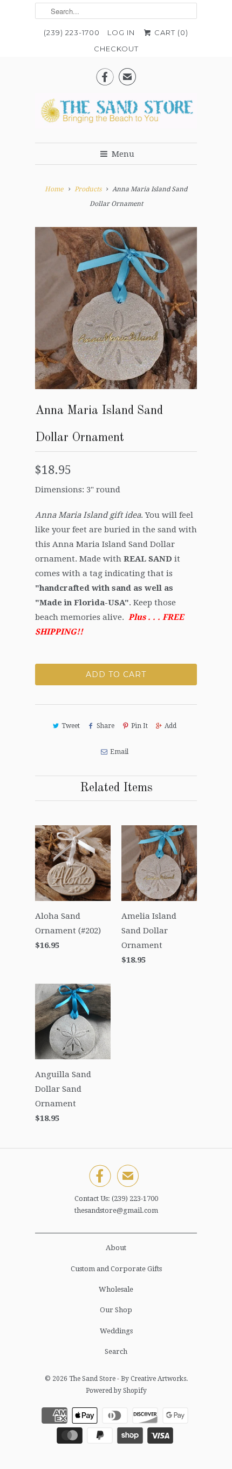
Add (170, 726)
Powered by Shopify (116, 1390)
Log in (121, 32)
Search (116, 1351)
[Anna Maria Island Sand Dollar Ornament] (116, 308)
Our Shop (116, 1310)
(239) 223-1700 (72, 32)
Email (119, 752)
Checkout (116, 48)
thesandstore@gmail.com (116, 1210)
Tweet (71, 726)
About (116, 1248)
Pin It (139, 726)
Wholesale (116, 1289)
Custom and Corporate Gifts (116, 1269)
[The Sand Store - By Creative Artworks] (116, 114)
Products (87, 189)
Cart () (170, 32)
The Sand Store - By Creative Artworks (127, 1379)
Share (105, 726)
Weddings (116, 1331)
